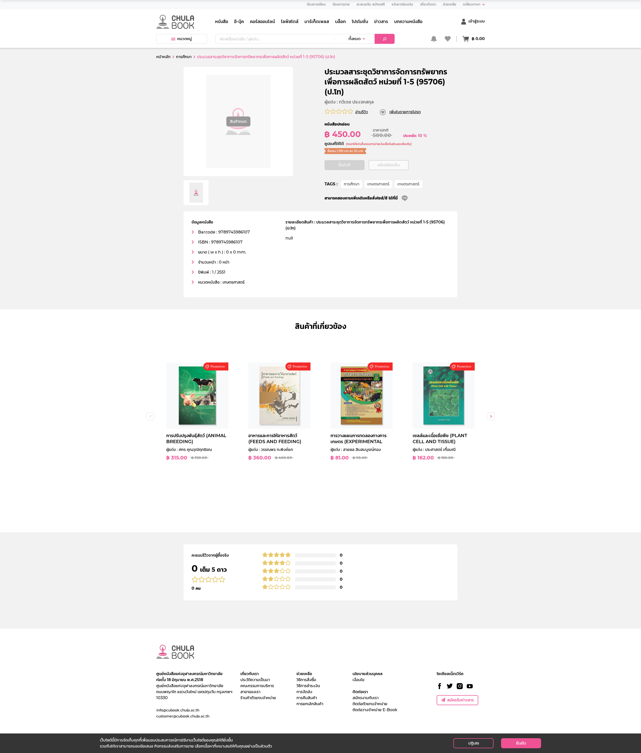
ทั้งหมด (355, 38)
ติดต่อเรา (360, 691)
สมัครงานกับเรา (366, 697)
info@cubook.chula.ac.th (177, 710)
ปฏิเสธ (473, 743)
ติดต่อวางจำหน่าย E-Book (375, 709)
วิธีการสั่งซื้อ (306, 679)
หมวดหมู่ (184, 38)
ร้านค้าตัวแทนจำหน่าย (258, 697)
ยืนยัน (521, 743)
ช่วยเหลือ (304, 673)
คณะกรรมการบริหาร (257, 685)
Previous (150, 416)
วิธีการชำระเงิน (308, 685)
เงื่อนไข (358, 679)
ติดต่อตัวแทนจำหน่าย (370, 703)
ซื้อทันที (344, 165)
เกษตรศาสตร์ (378, 184)
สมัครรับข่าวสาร (460, 700)
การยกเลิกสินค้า (309, 703)
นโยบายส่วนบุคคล (368, 673)
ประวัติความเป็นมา (255, 679)
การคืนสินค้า (306, 697)
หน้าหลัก (163, 56)
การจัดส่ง (304, 691)
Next (491, 416)
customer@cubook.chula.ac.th (182, 716)
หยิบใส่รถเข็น (389, 165)
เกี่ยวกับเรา (249, 673)
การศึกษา (351, 184)
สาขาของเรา (250, 691)
